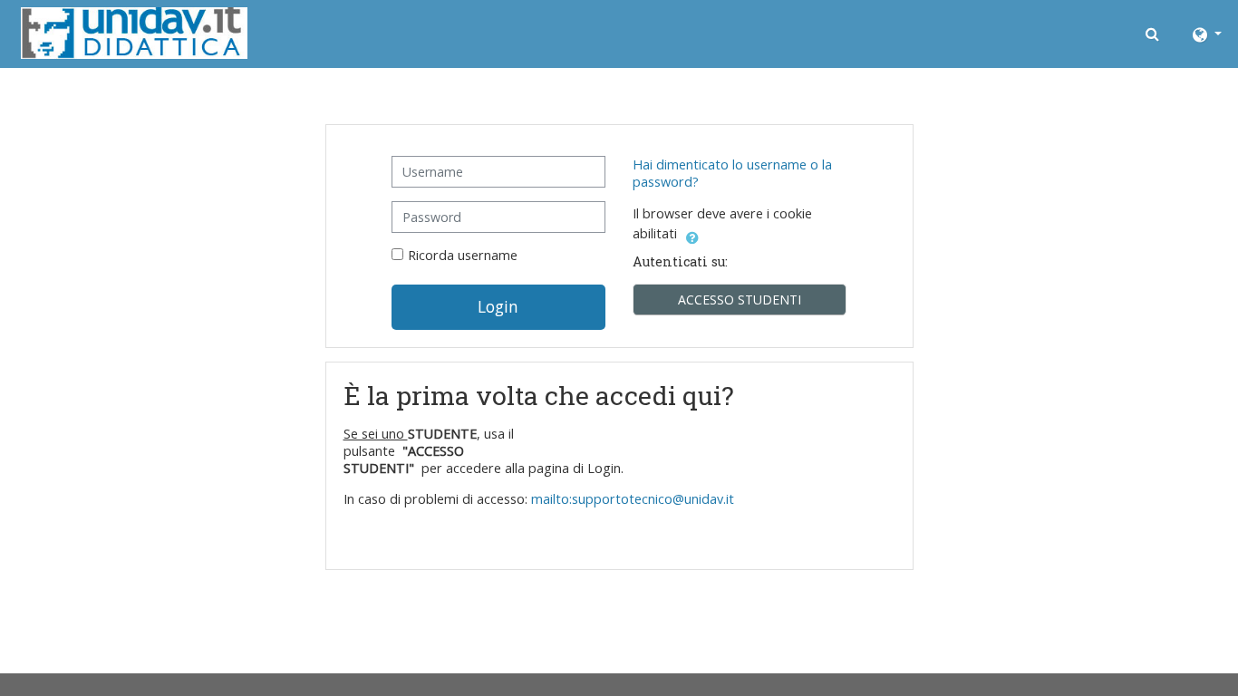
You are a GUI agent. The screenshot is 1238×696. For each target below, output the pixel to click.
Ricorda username (462, 255)
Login (498, 306)
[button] (1154, 33)
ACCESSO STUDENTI (739, 299)
